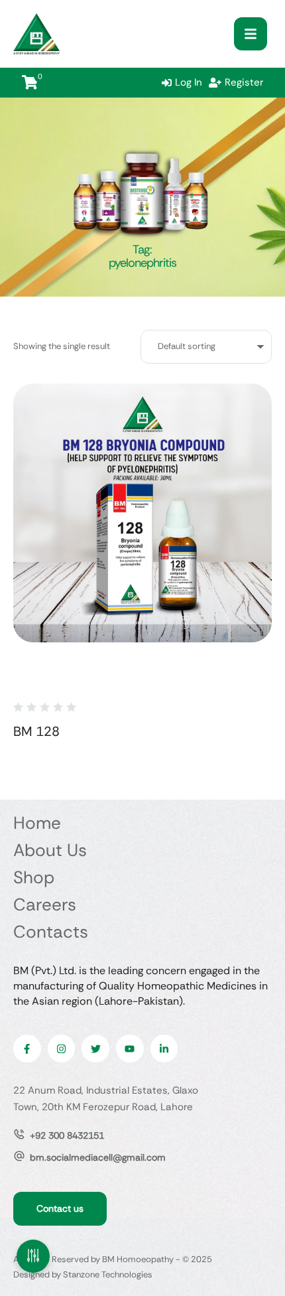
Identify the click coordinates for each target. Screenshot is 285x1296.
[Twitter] (95, 1048)
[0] (30, 82)
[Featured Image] (142, 513)
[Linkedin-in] (164, 1048)
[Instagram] (62, 1048)
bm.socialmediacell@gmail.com (98, 1157)
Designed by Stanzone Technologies (82, 1274)
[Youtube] (130, 1048)
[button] (250, 33)
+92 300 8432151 (67, 1135)
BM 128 (36, 731)
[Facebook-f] (27, 1048)
